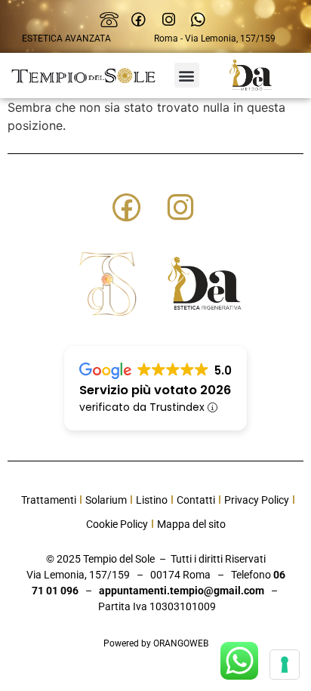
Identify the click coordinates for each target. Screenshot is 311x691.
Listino (152, 500)
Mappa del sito (191, 524)
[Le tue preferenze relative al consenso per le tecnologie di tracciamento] (284, 664)
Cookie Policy (117, 524)
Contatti (196, 500)
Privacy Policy (256, 500)
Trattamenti (48, 500)
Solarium (106, 500)
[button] (186, 75)
